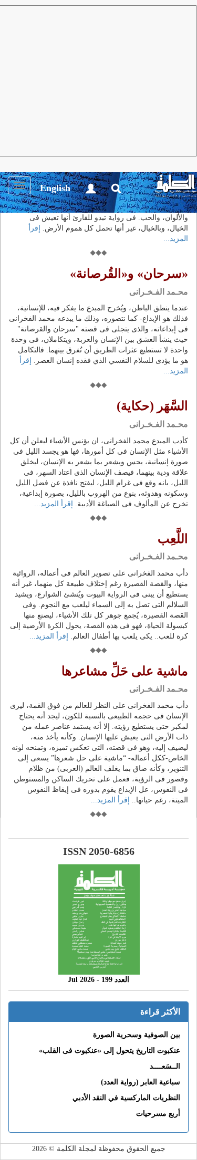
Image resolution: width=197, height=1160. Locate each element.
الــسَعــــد (165, 1066)
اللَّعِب (173, 539)
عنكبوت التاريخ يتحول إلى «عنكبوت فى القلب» (109, 1050)
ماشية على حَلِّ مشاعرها (124, 671)
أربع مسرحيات (158, 1113)
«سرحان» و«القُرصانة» (129, 273)
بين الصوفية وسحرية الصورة (136, 1035)
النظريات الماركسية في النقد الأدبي (126, 1098)
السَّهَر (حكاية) (152, 406)
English (55, 188)
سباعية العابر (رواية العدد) (140, 1082)
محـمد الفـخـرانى (158, 291)
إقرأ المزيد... (53, 504)
